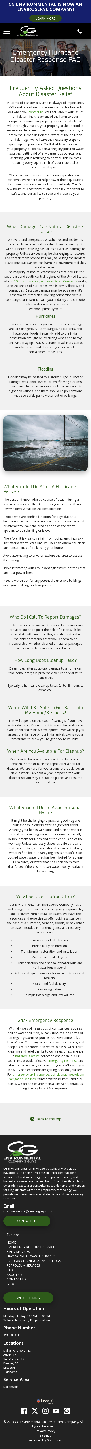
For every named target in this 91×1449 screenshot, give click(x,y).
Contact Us (27, 1221)
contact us (36, 112)
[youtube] (56, 1411)
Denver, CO (11, 1363)
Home (11, 1242)
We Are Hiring (28, 1298)
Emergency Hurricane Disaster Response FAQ (45, 56)
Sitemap (45, 1435)
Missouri (9, 1368)
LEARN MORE (45, 18)
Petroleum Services (23, 1265)
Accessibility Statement (45, 1440)
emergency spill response (31, 1074)
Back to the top (49, 1118)
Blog (11, 1284)
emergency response (62, 1060)
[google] (67, 1411)
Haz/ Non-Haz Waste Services (31, 1256)
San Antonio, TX (13, 1359)
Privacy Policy (45, 1431)
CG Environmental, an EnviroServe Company (45, 281)
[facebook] (24, 1411)
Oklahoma (10, 1372)
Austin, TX (9, 1355)
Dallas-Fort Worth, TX (17, 1350)
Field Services (18, 1251)
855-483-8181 (12, 1335)
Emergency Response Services (32, 1247)
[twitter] (35, 1411)
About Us (14, 1275)
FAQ (10, 1270)
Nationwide (11, 1387)
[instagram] (45, 1411)
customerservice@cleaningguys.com (27, 1211)
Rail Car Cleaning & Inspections (34, 1261)
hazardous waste (27, 1056)
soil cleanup (59, 1074)
